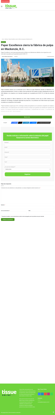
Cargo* (6, 157)
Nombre (3, 204)
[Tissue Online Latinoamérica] (11, 6)
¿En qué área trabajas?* (9, 167)
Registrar (27, 174)
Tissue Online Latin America (7, 56)
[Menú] (1, 6)
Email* (5, 147)
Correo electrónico (5, 210)
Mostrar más (27, 117)
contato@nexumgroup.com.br (43, 402)
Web (29, 210)
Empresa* (6, 152)
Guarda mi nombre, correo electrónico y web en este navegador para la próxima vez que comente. (23, 216)
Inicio (3, 39)
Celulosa (6, 39)
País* (5, 162)
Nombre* (6, 142)
